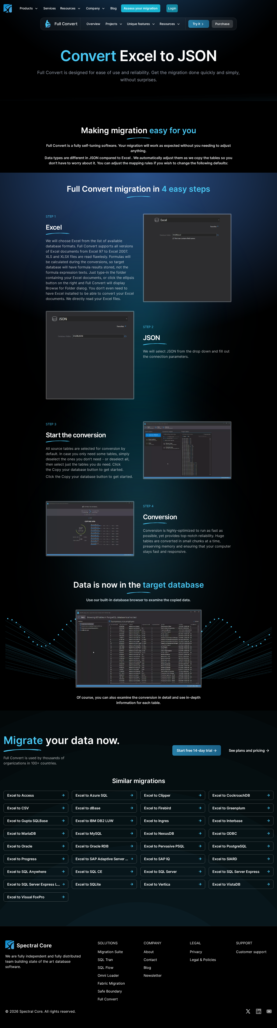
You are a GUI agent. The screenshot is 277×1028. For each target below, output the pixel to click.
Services (49, 8)
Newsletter (153, 975)
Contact (150, 959)
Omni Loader (108, 975)
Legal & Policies (203, 959)
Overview (93, 24)
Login (172, 8)
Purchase (222, 24)
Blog (113, 8)
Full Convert (66, 23)
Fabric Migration (111, 983)
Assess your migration (141, 8)
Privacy (196, 952)
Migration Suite (110, 952)
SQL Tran (105, 959)
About (149, 952)
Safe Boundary (110, 991)
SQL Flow (105, 967)
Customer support (251, 952)
